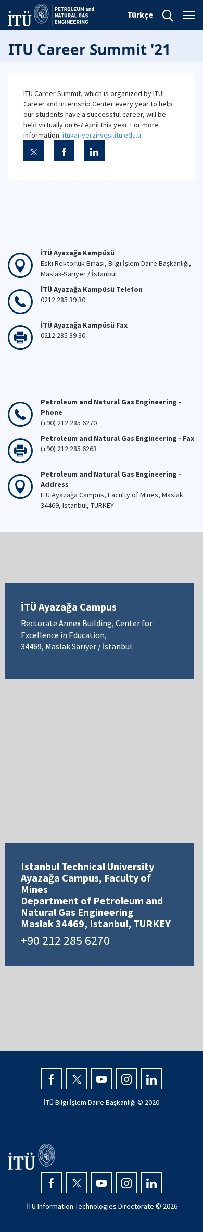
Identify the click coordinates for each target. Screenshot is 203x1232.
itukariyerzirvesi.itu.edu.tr (102, 135)
